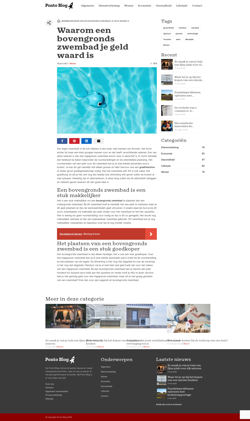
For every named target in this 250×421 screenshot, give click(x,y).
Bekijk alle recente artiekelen (169, 404)
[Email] (98, 141)
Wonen (128, 5)
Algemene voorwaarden (56, 391)
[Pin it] (74, 141)
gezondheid (168, 28)
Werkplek (189, 39)
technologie (192, 33)
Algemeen (87, 5)
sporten (179, 33)
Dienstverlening (109, 5)
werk (178, 39)
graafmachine (147, 167)
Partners (49, 387)
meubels (195, 28)
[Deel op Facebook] (62, 141)
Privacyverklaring (53, 395)
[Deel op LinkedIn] (86, 141)
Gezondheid (164, 5)
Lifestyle (182, 5)
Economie (144, 5)
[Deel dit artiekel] (49, 22)
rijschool (167, 33)
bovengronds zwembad (109, 200)
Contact (197, 5)
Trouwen (167, 39)
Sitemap (49, 398)
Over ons (49, 384)
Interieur (182, 28)
